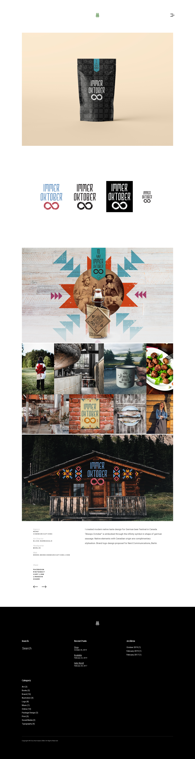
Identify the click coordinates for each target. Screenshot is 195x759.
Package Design (30, 713)
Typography (28, 724)
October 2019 (132, 647)
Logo (25, 702)
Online (26, 709)
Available (78, 655)
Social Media (28, 720)
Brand (26, 694)
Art (24, 687)
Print (25, 716)
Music (26, 705)
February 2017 (133, 655)
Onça (76, 647)
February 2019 (133, 651)
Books (26, 690)
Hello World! (79, 663)
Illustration (27, 698)
